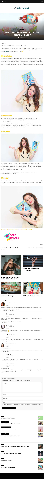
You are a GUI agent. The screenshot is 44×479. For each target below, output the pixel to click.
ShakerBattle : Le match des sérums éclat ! (9, 248)
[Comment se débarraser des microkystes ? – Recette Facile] (40, 429)
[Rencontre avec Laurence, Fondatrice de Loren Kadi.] (40, 423)
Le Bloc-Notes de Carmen (10, 334)
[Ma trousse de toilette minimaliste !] (40, 418)
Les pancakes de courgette (8, 296)
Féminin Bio (6, 51)
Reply (7, 305)
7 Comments (21, 37)
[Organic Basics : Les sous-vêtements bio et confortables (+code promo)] (11, 265)
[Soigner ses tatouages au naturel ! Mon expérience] (33, 260)
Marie (7, 313)
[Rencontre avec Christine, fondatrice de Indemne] (40, 435)
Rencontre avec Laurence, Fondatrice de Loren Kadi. (11, 423)
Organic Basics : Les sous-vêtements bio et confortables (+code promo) (10, 278)
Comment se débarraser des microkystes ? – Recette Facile (12, 429)
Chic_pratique (8, 354)
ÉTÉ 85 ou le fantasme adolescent (32, 296)
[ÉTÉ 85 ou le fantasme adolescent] (33, 288)
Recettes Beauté (4, 427)
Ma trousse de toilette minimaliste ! (8, 418)
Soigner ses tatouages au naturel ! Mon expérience (32, 269)
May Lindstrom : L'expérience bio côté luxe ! (35, 248)
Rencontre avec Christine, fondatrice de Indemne (10, 436)
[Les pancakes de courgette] (11, 288)
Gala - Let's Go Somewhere (11, 302)
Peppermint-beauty (9, 325)
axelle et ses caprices (10, 363)
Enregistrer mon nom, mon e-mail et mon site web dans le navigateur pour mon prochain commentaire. (22, 404)
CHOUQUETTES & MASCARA (11, 343)
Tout (22, 29)
